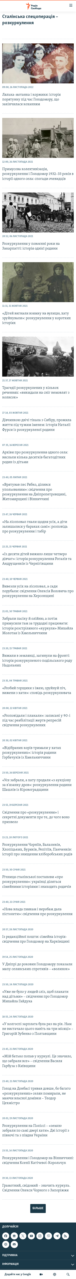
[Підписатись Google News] (14, 1235)
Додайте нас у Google (18, 1274)
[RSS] (65, 1235)
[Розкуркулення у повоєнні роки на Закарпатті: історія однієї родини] (38, 212)
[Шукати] (68, 1274)
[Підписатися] (14, 1244)
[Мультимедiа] (41, 1274)
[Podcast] (5, 1244)
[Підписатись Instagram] (39, 1235)
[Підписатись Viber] (48, 1235)
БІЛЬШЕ (38, 1208)
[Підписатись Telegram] (57, 1235)
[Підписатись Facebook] (5, 1235)
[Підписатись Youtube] (31, 1235)
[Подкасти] (54, 1274)
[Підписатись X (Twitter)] (22, 1235)
